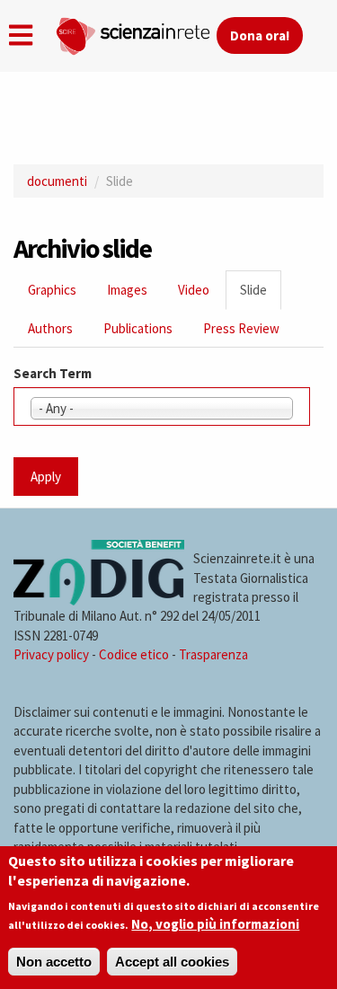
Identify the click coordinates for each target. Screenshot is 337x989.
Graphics (52, 289)
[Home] (135, 32)
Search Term (52, 373)
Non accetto (54, 961)
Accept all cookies (172, 961)
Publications (138, 328)
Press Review (241, 328)
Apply (46, 476)
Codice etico (134, 654)
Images (127, 289)
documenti (57, 181)
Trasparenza (213, 654)
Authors (50, 328)
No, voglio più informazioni (215, 923)
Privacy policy (51, 654)
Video (193, 289)
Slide (260, 295)
